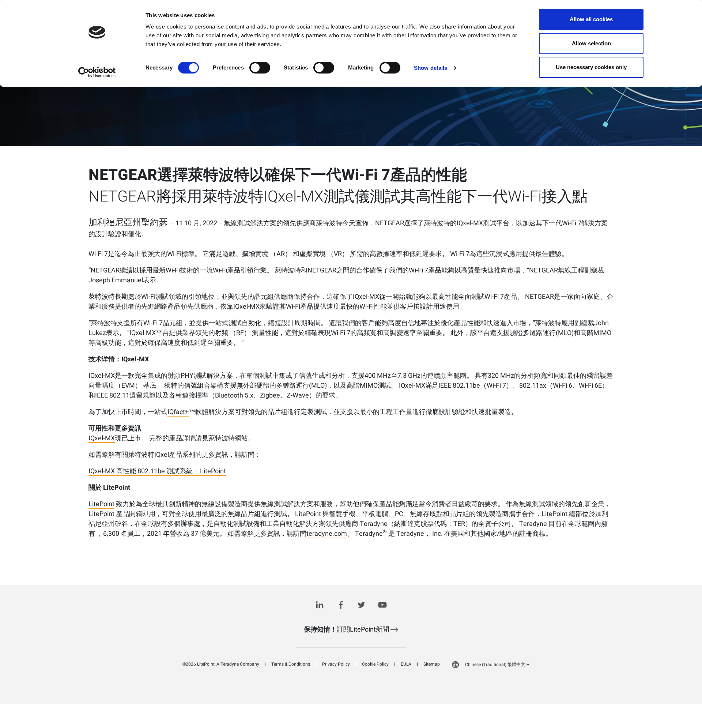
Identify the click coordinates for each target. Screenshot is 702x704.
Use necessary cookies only (591, 67)
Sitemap (431, 664)
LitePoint (101, 505)
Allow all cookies (591, 19)
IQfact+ (178, 413)
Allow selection (591, 43)
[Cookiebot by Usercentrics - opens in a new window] (97, 72)
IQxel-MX (101, 439)
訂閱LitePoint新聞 (347, 630)
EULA (406, 664)
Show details (430, 68)
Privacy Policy (336, 664)
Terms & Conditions (290, 664)
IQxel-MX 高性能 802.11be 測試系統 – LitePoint (157, 472)
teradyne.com (326, 534)
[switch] (259, 68)
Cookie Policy (375, 664)
